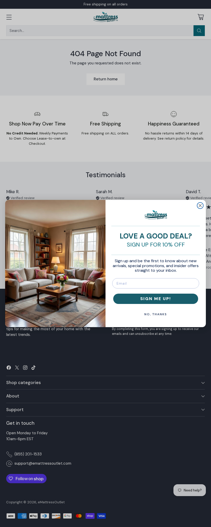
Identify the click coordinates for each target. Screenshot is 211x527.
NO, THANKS (155, 314)
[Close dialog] (200, 205)
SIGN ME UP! (155, 298)
